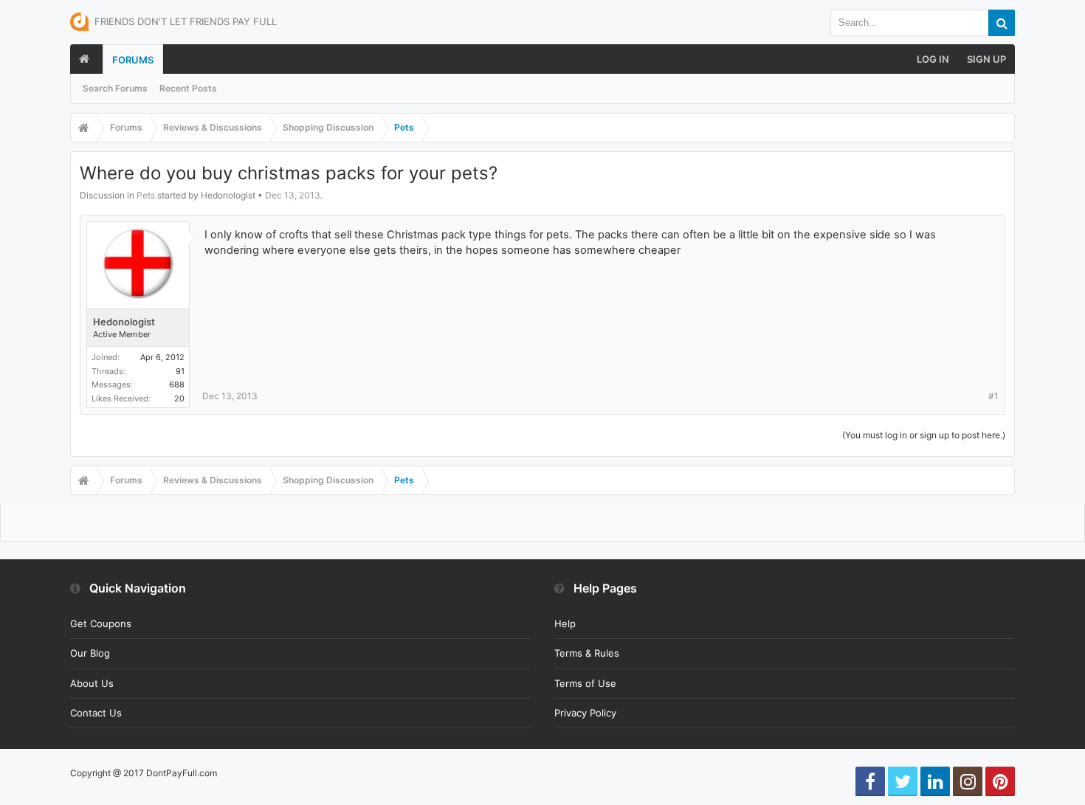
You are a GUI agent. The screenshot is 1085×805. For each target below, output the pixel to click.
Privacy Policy (585, 713)
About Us (92, 683)
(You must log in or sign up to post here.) (923, 434)
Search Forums (115, 88)
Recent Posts (188, 88)
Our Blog (90, 653)
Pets (146, 195)
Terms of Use (585, 683)
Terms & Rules (586, 653)
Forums (133, 60)
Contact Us (96, 713)
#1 (993, 395)
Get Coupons (100, 623)
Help (565, 623)
